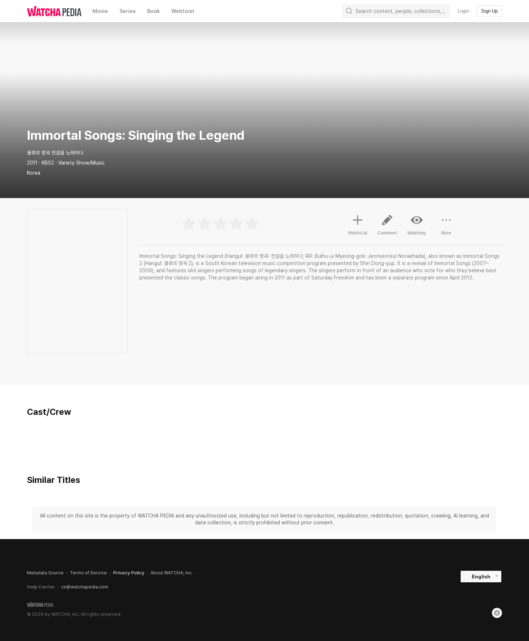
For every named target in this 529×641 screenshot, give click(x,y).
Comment (387, 233)
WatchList (357, 233)
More (446, 233)
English (481, 576)
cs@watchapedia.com (84, 587)
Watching (416, 233)
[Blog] (497, 613)
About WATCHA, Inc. (171, 572)
